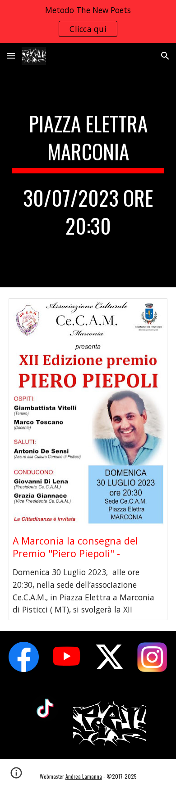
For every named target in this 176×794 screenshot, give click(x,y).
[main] (88, 177)
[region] (88, 21)
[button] (11, 55)
